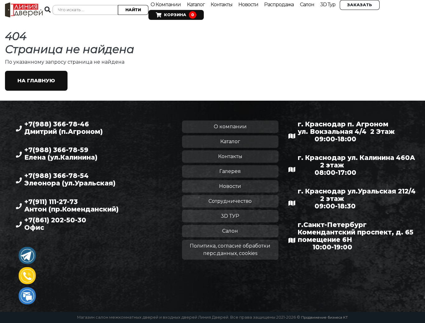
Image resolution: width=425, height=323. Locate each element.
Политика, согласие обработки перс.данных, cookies (230, 249)
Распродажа (279, 4)
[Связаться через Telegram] (27, 255)
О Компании (166, 4)
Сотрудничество (230, 201)
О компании (230, 127)
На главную (36, 81)
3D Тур (327, 4)
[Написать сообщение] (27, 295)
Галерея (230, 171)
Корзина (179, 14)
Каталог (196, 4)
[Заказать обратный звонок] (27, 275)
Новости (248, 4)
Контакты (222, 4)
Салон (307, 4)
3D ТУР (230, 216)
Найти (133, 9)
